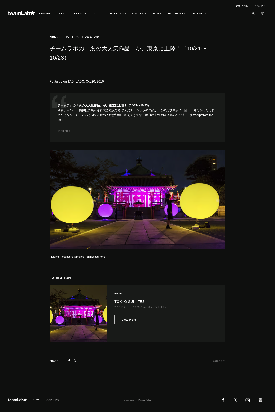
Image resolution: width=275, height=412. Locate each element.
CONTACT (261, 6)
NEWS (36, 400)
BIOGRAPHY (241, 6)
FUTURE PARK (176, 13)
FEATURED (45, 13)
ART (61, 13)
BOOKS (157, 13)
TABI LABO (64, 131)
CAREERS (52, 400)
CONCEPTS (139, 13)
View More (129, 319)
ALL (95, 13)
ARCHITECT (199, 13)
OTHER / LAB (78, 13)
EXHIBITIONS (118, 13)
